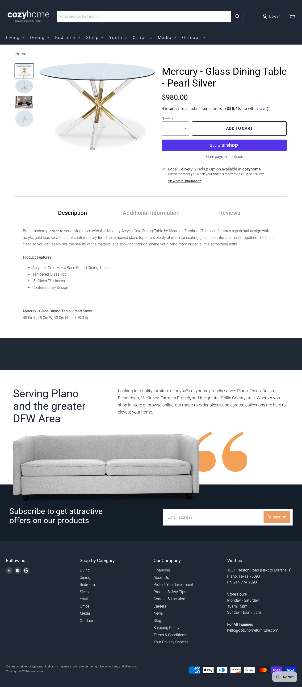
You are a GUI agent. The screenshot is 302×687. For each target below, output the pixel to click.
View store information (184, 181)
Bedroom (66, 37)
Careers (160, 606)
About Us (161, 577)
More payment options (224, 157)
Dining (38, 37)
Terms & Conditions (170, 635)
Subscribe (277, 516)
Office (141, 37)
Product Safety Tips (170, 592)
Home (20, 54)
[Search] (237, 16)
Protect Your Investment (173, 584)
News (158, 613)
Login (275, 16)
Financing (162, 570)
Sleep (93, 37)
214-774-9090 (245, 582)
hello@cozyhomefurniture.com (252, 630)
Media (165, 37)
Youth (116, 37)
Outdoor (192, 37)
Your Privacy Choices (171, 642)
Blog (157, 620)
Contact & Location (169, 599)
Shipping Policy (166, 627)
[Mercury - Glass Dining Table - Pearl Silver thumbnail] (24, 71)
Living (13, 37)
